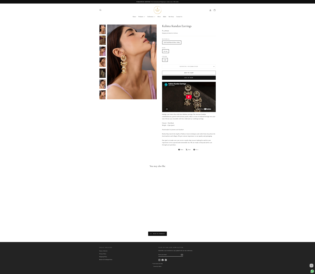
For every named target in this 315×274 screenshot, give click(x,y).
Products (141, 16)
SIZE (163, 47)
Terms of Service (103, 251)
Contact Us (179, 16)
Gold (165, 60)
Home (134, 16)
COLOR (164, 56)
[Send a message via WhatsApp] (312, 271)
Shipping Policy (103, 256)
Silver (159, 16)
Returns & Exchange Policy (105, 259)
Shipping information (189, 66)
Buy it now (189, 77)
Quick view (113, 211)
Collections (150, 16)
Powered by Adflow (157, 266)
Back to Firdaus (159, 233)
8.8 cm (166, 51)
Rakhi (164, 16)
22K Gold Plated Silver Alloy (172, 42)
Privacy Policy (102, 253)
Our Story (171, 16)
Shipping (164, 33)
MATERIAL (166, 39)
